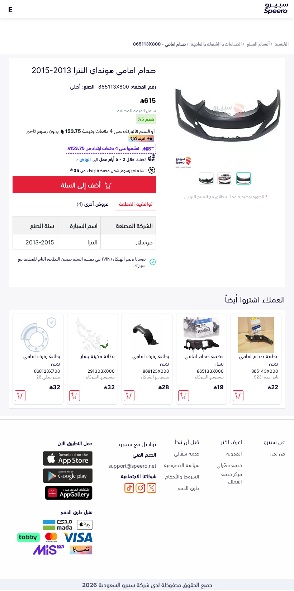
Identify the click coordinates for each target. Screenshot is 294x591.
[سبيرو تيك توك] (129, 488)
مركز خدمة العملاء (231, 477)
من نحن (277, 453)
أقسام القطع (258, 43)
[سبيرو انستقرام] (140, 488)
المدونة (234, 453)
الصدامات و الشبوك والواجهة (216, 43)
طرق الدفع (188, 487)
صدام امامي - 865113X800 (159, 43)
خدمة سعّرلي (229, 464)
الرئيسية (282, 43)
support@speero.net (132, 465)
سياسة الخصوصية (181, 464)
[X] (151, 488)
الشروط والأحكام (182, 476)
